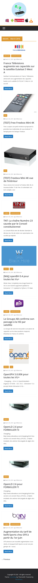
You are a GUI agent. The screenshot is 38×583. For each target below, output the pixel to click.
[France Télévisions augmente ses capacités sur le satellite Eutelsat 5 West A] (19, 48)
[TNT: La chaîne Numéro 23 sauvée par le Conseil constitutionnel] (19, 205)
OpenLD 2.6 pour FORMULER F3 (13, 428)
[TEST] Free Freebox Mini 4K (19, 122)
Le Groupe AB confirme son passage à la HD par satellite (19, 321)
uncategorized (16, 56)
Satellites (6, 56)
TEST (5, 115)
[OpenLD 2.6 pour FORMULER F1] (19, 464)
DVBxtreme (19, 59)
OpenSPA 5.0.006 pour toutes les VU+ (16, 376)
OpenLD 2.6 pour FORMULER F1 (13, 485)
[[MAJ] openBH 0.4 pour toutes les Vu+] (19, 256)
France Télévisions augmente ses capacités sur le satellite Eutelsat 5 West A (19, 68)
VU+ (11, 269)
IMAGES (6, 269)
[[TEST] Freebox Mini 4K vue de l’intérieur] (19, 154)
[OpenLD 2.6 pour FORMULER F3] (19, 406)
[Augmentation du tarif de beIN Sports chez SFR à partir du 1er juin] (19, 516)
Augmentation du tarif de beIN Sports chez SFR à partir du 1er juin (18, 534)
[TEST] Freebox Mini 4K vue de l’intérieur (18, 179)
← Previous (6, 559)
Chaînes (6, 213)
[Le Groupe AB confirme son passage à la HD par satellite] (19, 303)
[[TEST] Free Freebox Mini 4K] (19, 103)
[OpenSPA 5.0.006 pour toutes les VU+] (19, 354)
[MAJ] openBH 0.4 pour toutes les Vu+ (16, 278)
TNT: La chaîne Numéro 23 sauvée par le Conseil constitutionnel (18, 223)
